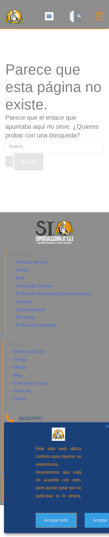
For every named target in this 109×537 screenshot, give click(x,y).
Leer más (44, 504)
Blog (20, 278)
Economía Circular (30, 383)
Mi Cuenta (25, 317)
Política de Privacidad (36, 325)
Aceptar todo (56, 520)
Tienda (22, 270)
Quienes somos (30, 309)
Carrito (19, 399)
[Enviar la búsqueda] (9, 161)
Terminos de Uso (31, 262)
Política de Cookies (34, 286)
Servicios (21, 391)
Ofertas (19, 367)
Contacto (24, 301)
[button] (49, 16)
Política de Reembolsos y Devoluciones (53, 293)
